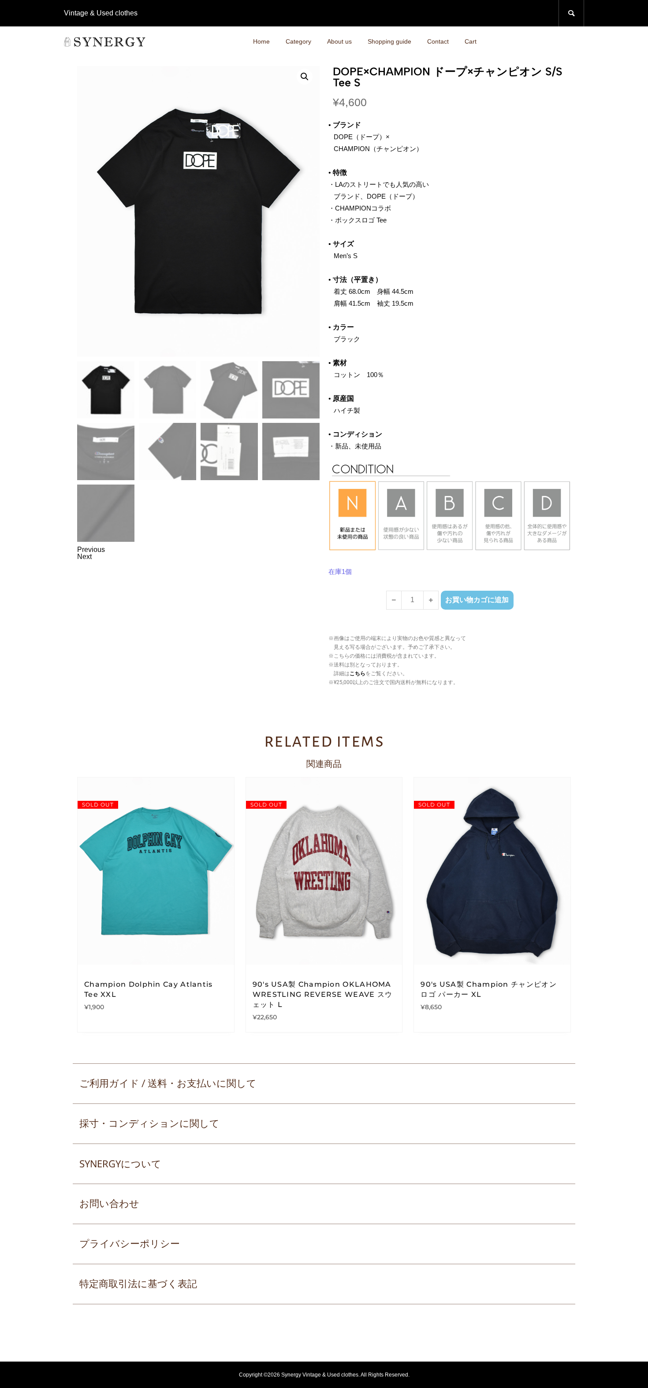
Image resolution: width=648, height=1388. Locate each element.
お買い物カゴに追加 (477, 599)
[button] (305, 77)
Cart (471, 41)
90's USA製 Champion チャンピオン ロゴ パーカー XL (489, 989)
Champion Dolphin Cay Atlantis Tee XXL (148, 989)
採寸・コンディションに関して (149, 1123)
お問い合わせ (109, 1203)
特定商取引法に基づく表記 (138, 1283)
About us (339, 41)
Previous (91, 549)
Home (261, 41)
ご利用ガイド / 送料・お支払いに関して (168, 1083)
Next (84, 556)
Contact (438, 41)
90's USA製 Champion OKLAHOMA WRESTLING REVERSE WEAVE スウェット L (323, 994)
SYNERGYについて (120, 1163)
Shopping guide (389, 41)
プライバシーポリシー (129, 1243)
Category (298, 41)
